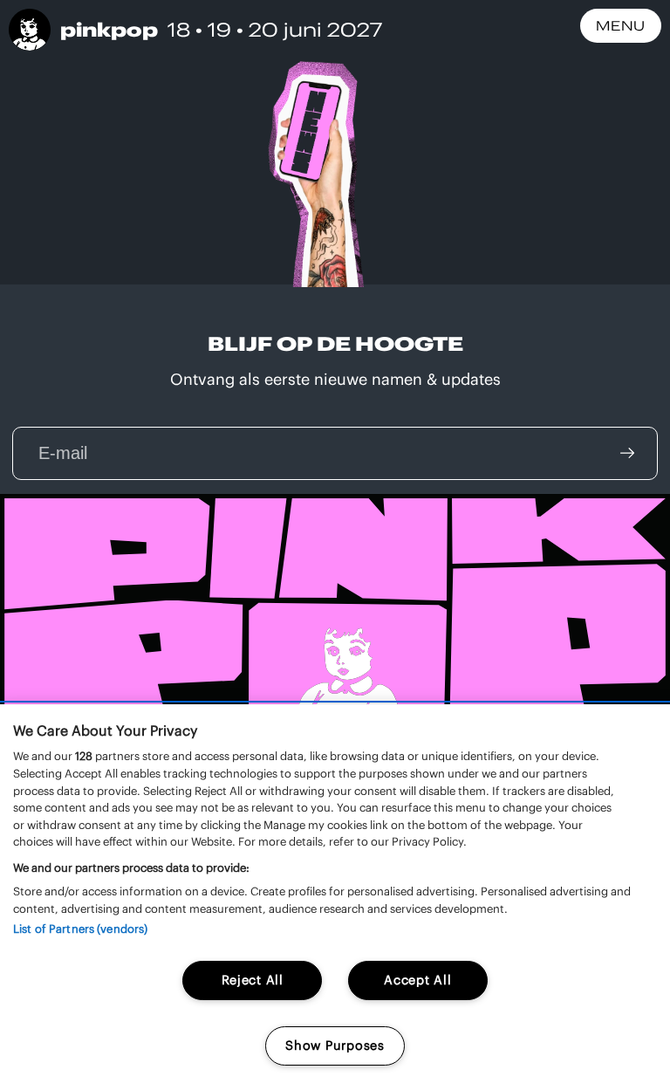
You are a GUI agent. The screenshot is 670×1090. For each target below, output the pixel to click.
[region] (335, 897)
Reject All (253, 980)
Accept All (417, 980)
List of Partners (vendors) (80, 929)
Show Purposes (334, 1045)
